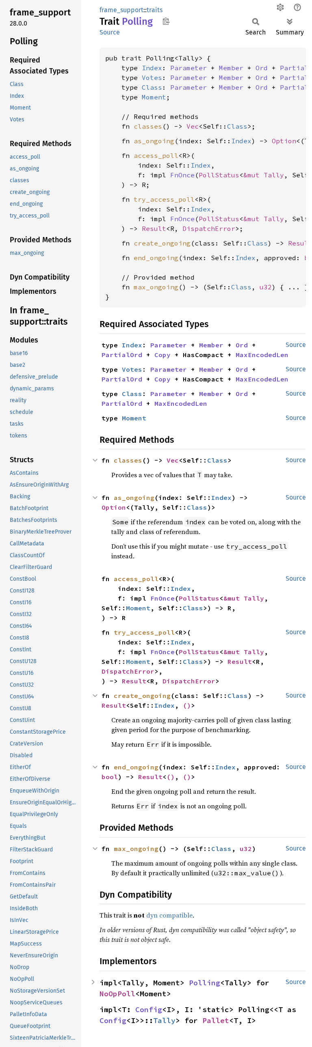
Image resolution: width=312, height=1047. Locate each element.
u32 (266, 287)
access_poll (156, 155)
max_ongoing (156, 287)
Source (110, 32)
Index (152, 68)
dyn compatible (169, 915)
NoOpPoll (117, 993)
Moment (154, 97)
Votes (152, 77)
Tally (164, 1020)
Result (154, 228)
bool (110, 777)
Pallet (215, 1020)
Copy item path (166, 21)
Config (148, 1009)
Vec (192, 126)
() (187, 705)
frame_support (121, 10)
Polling (204, 982)
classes (148, 126)
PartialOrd (122, 355)
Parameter (188, 68)
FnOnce (182, 175)
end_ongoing (156, 258)
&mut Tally (263, 175)
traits (154, 10)
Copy (162, 355)
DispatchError (208, 228)
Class (152, 87)
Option (284, 141)
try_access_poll (164, 199)
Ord (262, 68)
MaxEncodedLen (262, 355)
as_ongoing (154, 141)
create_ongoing (162, 243)
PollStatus (219, 175)
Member (231, 68)
